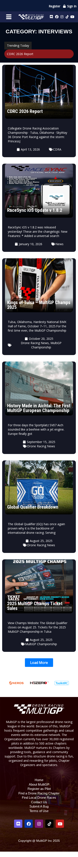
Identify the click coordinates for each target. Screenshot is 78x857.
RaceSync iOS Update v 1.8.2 (34, 210)
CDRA (57, 149)
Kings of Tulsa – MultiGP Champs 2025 (38, 305)
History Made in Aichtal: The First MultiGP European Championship (38, 408)
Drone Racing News (35, 343)
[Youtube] (72, 16)
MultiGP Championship (46, 345)
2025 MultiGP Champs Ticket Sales (34, 606)
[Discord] (51, 16)
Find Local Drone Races (39, 797)
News (59, 244)
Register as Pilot (39, 789)
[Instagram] (61, 16)
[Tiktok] (67, 16)
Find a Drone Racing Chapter (39, 793)
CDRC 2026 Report (20, 54)
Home (39, 780)
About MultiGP (39, 784)
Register (54, 6)
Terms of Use (39, 811)
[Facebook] (56, 16)
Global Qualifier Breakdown (32, 507)
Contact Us (39, 802)
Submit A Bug (39, 806)
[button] (39, 662)
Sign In (71, 6)
